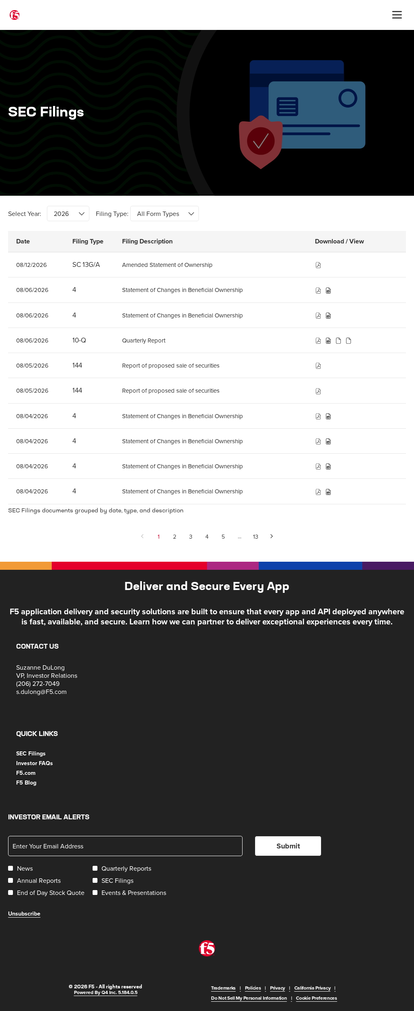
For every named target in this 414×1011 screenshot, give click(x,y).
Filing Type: (112, 213)
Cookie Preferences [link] (316, 997)
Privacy (277, 988)
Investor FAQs (44, 763)
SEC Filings (40, 753)
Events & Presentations (133, 892)
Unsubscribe (24, 913)
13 (255, 537)
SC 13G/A (86, 264)
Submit (288, 846)
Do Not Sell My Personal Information (249, 998)
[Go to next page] (272, 536)
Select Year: (24, 213)
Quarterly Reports (126, 868)
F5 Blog (36, 782)
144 (77, 365)
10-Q (79, 340)
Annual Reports (39, 880)
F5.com (35, 773)
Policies (253, 988)
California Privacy (312, 988)
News (25, 868)
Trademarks (223, 988)
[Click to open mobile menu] (397, 15)
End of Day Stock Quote (50, 892)
